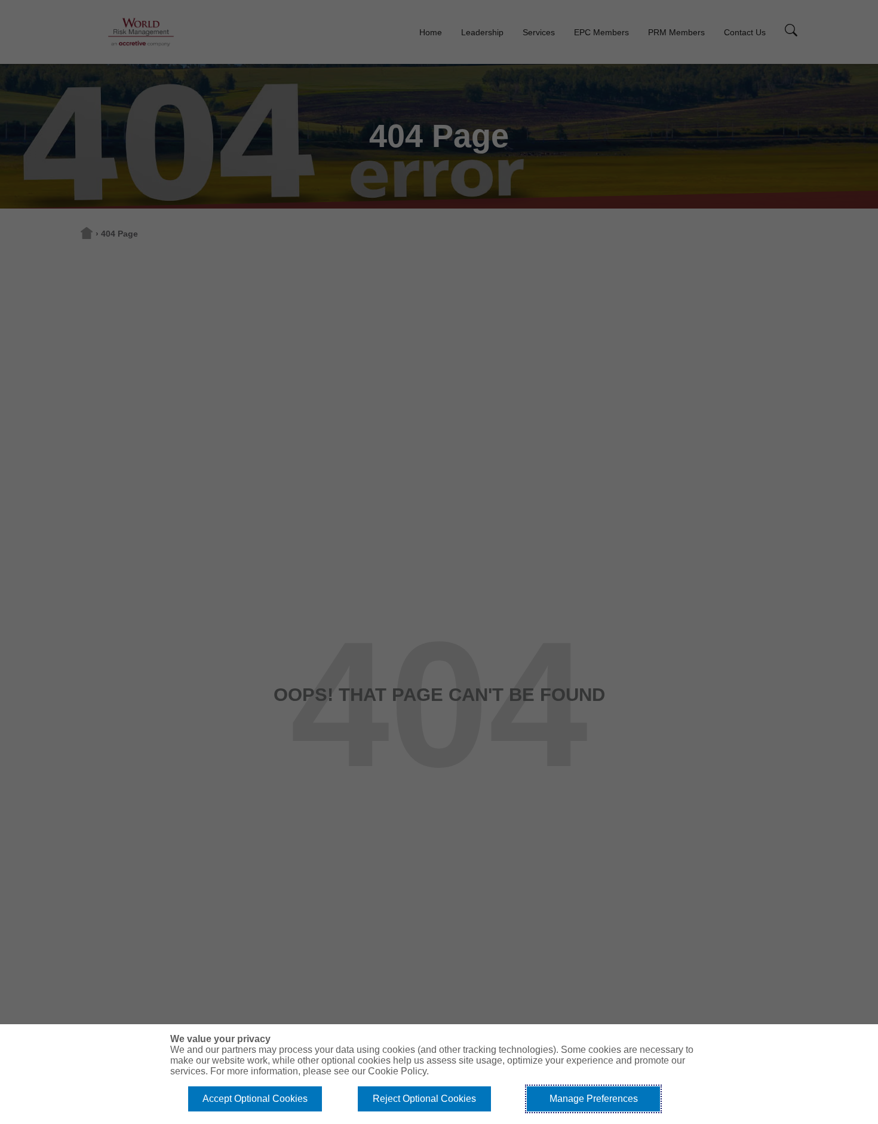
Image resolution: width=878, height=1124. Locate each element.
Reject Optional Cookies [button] (424, 1099)
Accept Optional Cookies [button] (255, 1099)
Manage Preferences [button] (593, 1099)
